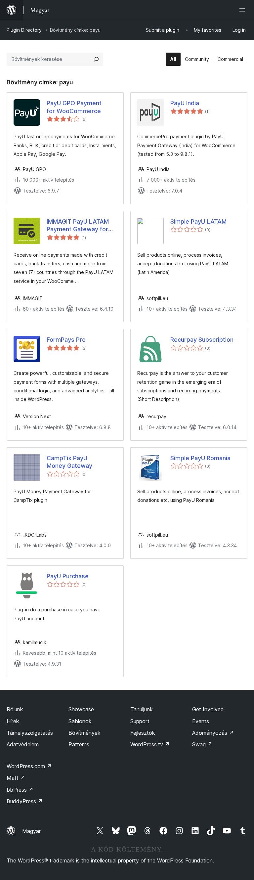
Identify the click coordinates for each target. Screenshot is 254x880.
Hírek (13, 721)
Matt (16, 777)
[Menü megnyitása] (243, 10)
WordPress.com (29, 766)
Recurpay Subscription (201, 339)
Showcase (81, 709)
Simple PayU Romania (200, 458)
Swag (202, 744)
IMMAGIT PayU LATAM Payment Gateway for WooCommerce (78, 225)
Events (200, 721)
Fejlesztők (142, 732)
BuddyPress (25, 801)
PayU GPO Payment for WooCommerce (74, 107)
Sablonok (80, 721)
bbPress (20, 789)
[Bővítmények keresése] (96, 59)
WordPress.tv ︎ (150, 744)
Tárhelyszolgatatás (30, 732)
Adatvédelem (23, 744)
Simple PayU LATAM (198, 221)
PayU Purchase (68, 576)
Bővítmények (84, 732)
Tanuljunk (141, 709)
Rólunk (15, 709)
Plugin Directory (24, 30)
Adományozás (213, 732)
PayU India (184, 103)
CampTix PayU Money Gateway (69, 462)
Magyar (31, 831)
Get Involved (208, 709)
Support (139, 721)
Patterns (78, 744)
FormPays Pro (66, 339)
